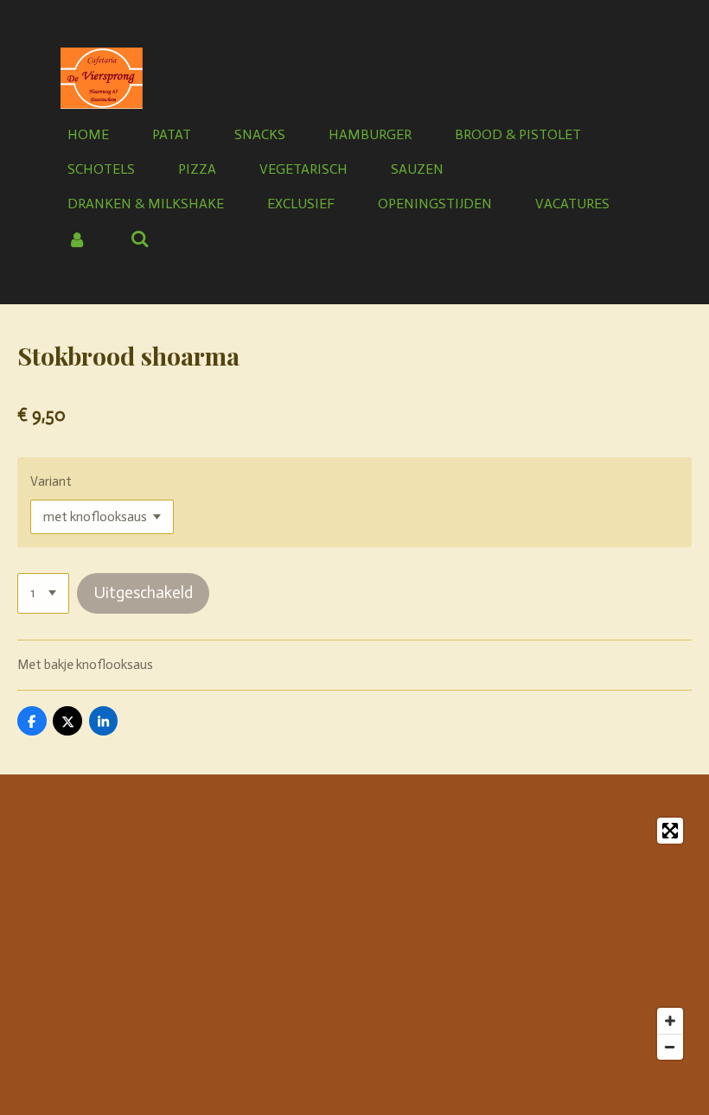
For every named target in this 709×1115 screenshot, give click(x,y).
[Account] (77, 239)
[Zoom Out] (670, 1047)
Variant (51, 481)
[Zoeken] (139, 239)
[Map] (354, 938)
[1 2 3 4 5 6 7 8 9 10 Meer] (43, 593)
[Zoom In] (670, 1021)
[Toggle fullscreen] (670, 831)
